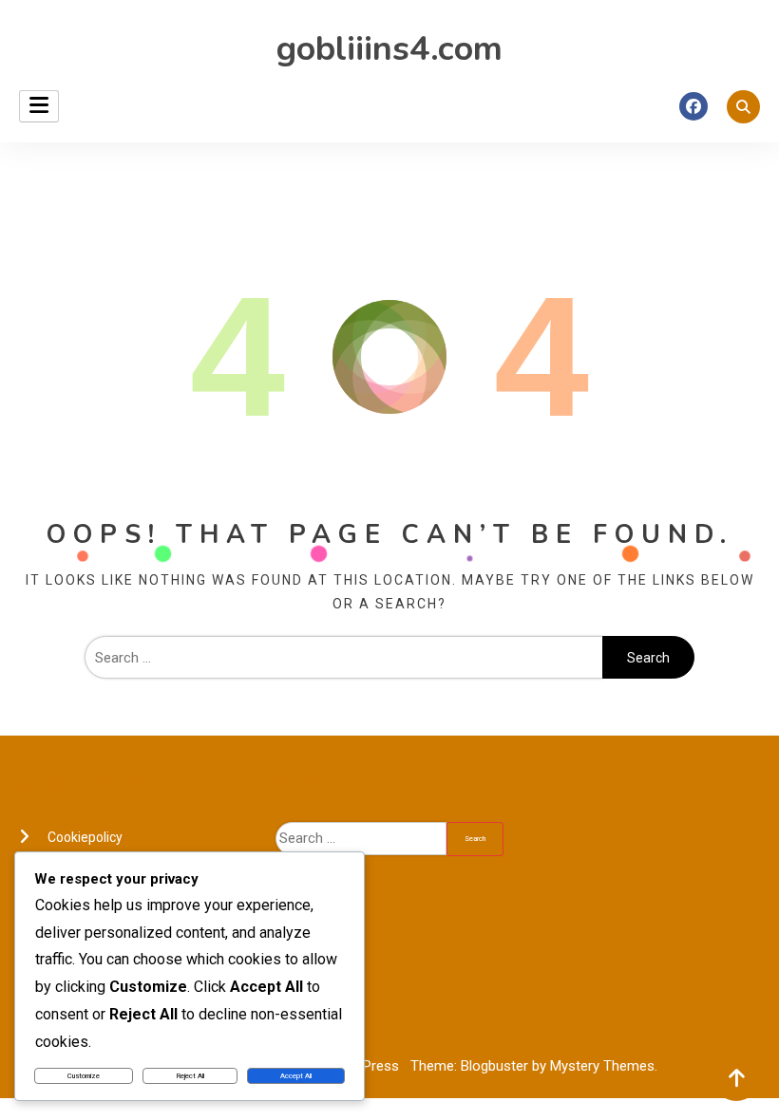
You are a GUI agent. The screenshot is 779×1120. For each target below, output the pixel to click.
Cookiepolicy (85, 837)
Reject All (190, 1076)
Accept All (296, 1076)
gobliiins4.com (389, 49)
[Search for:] (343, 657)
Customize (83, 1076)
